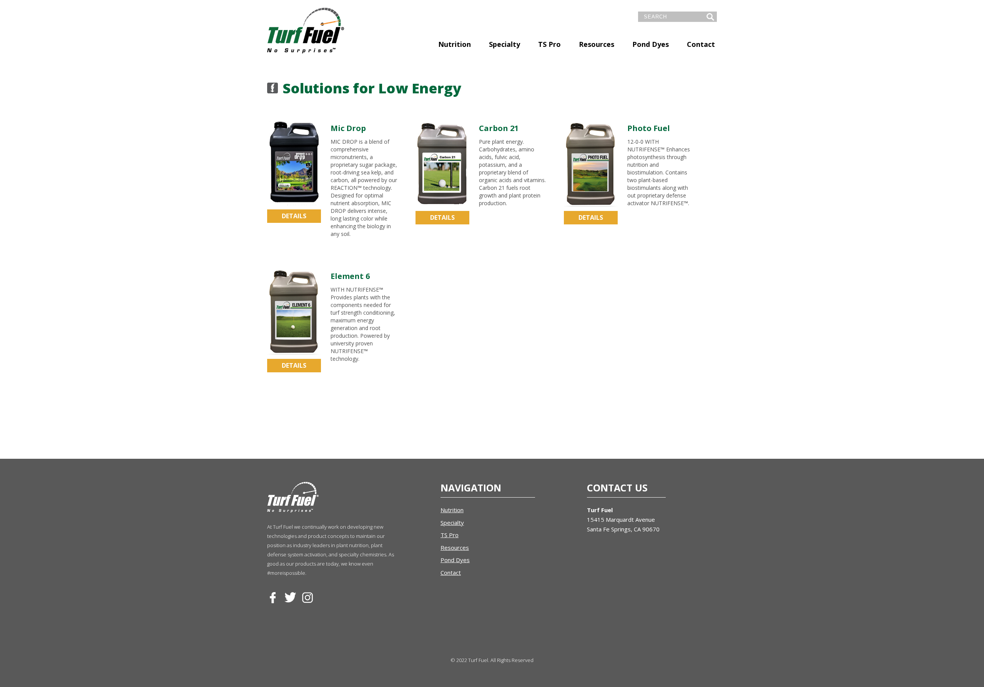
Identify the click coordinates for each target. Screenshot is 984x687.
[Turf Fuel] (305, 30)
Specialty (504, 44)
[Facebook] (273, 598)
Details (294, 216)
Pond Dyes (650, 44)
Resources (596, 44)
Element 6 (350, 276)
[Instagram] (307, 598)
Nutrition (454, 44)
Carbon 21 (499, 128)
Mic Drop (348, 128)
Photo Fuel (648, 128)
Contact (701, 44)
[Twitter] (290, 598)
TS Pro (549, 44)
